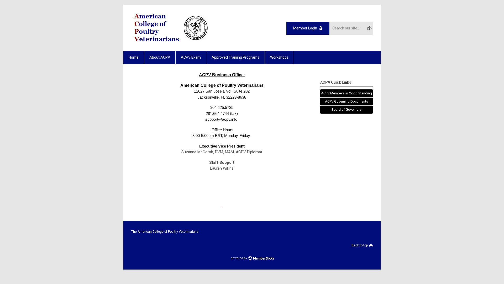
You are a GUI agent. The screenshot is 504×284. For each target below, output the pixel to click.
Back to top (360, 245)
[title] (221, 205)
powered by (239, 258)
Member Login (305, 28)
